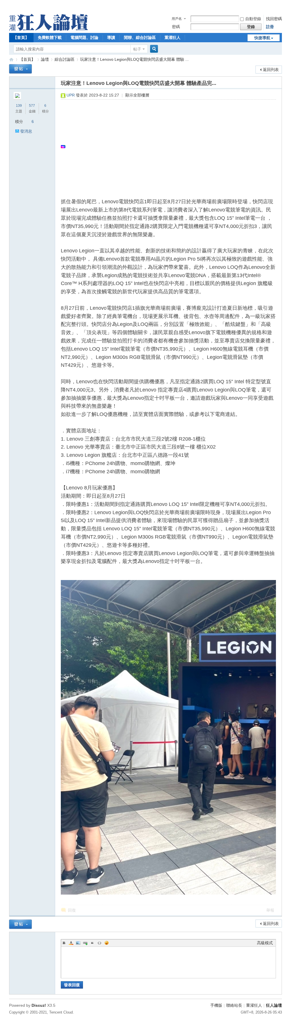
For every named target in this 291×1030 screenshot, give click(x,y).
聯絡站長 (234, 1005)
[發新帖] (20, 69)
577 (32, 106)
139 (19, 106)
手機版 (216, 1005)
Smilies (106, 943)
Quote (92, 943)
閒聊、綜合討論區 (140, 37)
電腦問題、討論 (84, 37)
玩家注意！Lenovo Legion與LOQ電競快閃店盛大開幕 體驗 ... (134, 59)
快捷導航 (262, 37)
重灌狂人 (172, 37)
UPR (70, 95)
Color (71, 943)
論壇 (45, 59)
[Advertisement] (165, 146)
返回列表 (271, 69)
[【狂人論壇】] (48, 29)
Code (99, 943)
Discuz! (39, 1005)
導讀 (111, 37)
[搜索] (153, 49)
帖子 (137, 49)
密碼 (176, 26)
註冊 (270, 26)
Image (78, 943)
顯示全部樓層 (137, 95)
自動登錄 (253, 18)
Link (85, 943)
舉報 (270, 910)
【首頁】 (21, 37)
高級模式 (265, 943)
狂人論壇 (274, 1005)
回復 (72, 910)
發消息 (26, 131)
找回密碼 (274, 18)
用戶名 (177, 19)
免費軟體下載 (50, 37)
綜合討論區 (64, 59)
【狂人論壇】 (11, 59)
